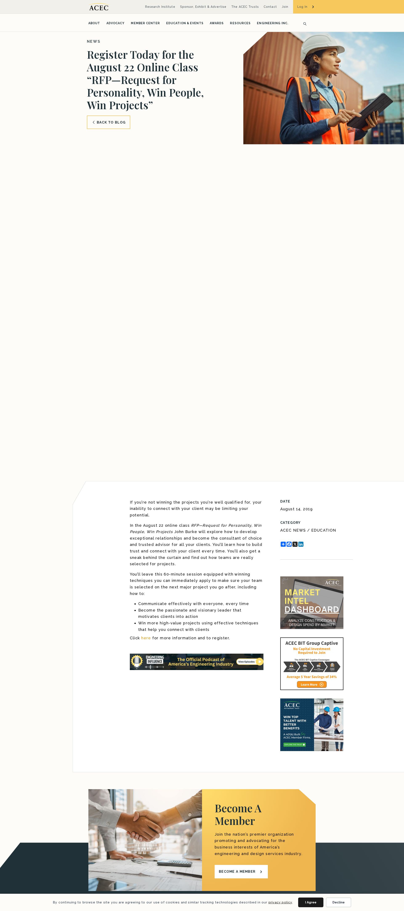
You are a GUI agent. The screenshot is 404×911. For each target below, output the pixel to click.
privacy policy (280, 902)
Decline (338, 902)
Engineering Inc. (272, 23)
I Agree (310, 902)
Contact (270, 6)
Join (285, 6)
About (94, 23)
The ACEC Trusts (245, 6)
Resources (240, 23)
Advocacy (115, 23)
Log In (302, 6)
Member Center (145, 23)
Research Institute (160, 6)
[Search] (303, 23)
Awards (217, 23)
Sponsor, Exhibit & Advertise (203, 6)
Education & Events (184, 23)
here (146, 638)
